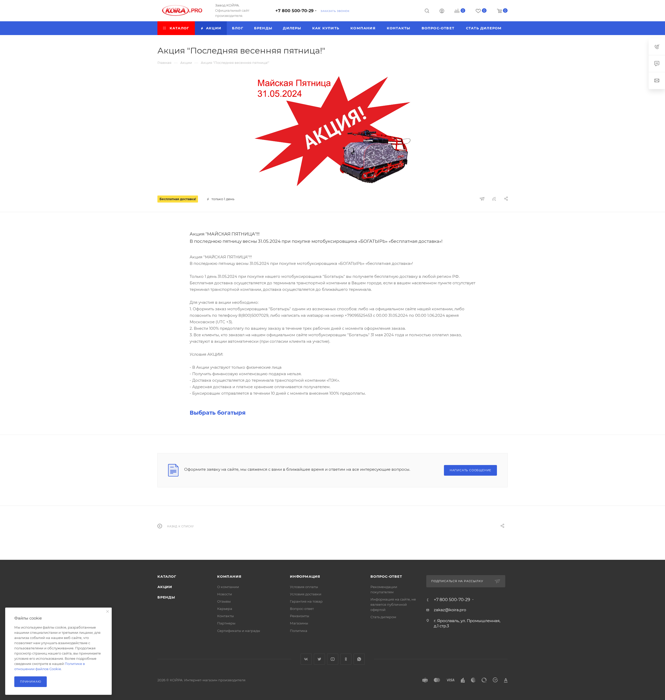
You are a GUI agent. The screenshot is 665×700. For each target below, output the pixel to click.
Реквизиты (299, 616)
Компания (229, 576)
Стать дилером (383, 617)
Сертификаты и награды (238, 631)
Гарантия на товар (306, 601)
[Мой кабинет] (442, 11)
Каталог (166, 576)
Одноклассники (345, 659)
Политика (298, 631)
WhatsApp (359, 659)
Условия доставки (305, 594)
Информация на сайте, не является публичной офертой (393, 604)
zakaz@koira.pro (450, 609)
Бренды (166, 597)
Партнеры (226, 623)
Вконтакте (306, 659)
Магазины (299, 623)
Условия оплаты (304, 587)
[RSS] (494, 198)
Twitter (319, 659)
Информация (305, 576)
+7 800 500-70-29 (294, 10)
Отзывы (224, 601)
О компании (228, 587)
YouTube (332, 659)
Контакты (225, 616)
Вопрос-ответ (302, 609)
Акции (164, 587)
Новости (224, 594)
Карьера (224, 609)
